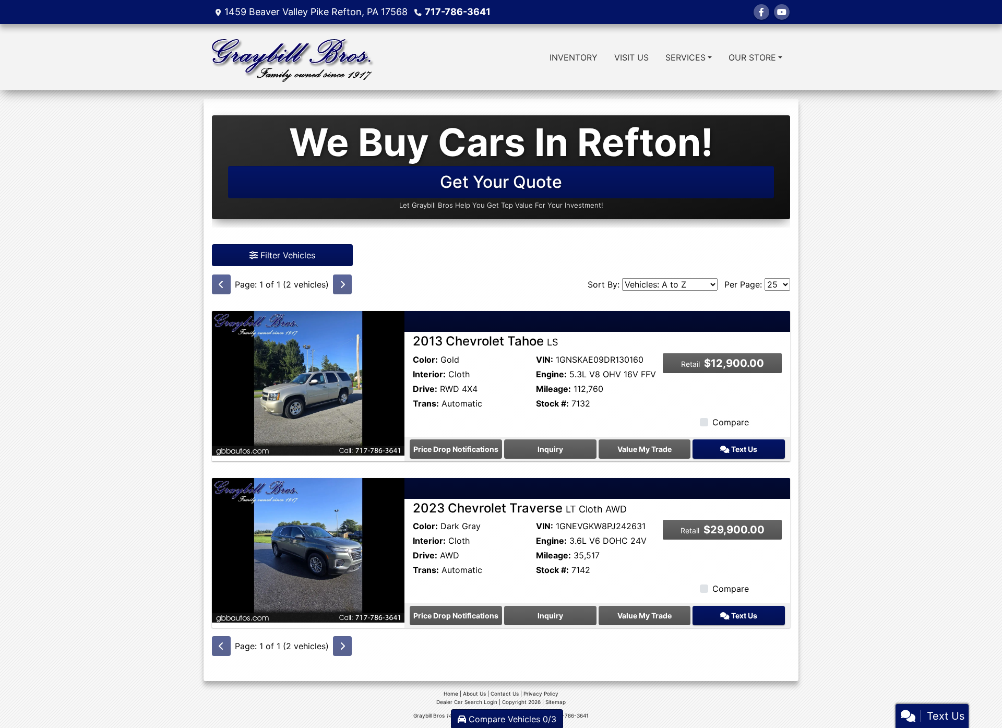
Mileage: (553, 389)
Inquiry (550, 449)
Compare (730, 422)
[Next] (342, 284)
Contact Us (505, 693)
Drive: (425, 389)
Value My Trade (644, 449)
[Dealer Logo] (292, 57)
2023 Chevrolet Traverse (520, 508)
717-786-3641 (458, 11)
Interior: (429, 374)
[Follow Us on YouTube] (782, 12)
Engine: (551, 374)
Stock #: (552, 403)
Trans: (426, 403)
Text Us (743, 449)
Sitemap (555, 702)
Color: (425, 359)
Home (451, 693)
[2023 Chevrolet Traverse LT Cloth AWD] (308, 549)
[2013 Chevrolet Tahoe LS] (308, 382)
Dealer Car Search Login (466, 702)
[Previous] (221, 284)
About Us (474, 693)
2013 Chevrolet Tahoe (485, 341)
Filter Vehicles (286, 255)
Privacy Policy (540, 693)
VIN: (544, 359)
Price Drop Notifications (455, 449)
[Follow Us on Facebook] (761, 12)
